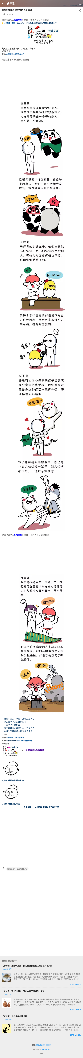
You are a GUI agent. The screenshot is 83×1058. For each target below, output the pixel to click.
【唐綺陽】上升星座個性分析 (14, 1016)
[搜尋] (80, 4)
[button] (80, 10)
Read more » (75, 984)
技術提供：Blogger (43, 1045)
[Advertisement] (18, 83)
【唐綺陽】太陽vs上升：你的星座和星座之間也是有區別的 (27, 966)
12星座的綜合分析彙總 (33, 750)
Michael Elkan (46, 1049)
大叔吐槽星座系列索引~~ (13, 804)
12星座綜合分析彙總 (24, 741)
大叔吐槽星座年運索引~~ (13, 780)
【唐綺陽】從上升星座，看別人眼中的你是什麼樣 (23, 991)
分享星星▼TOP (9, 23)
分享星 (11, 3)
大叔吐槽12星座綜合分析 (15, 54)
